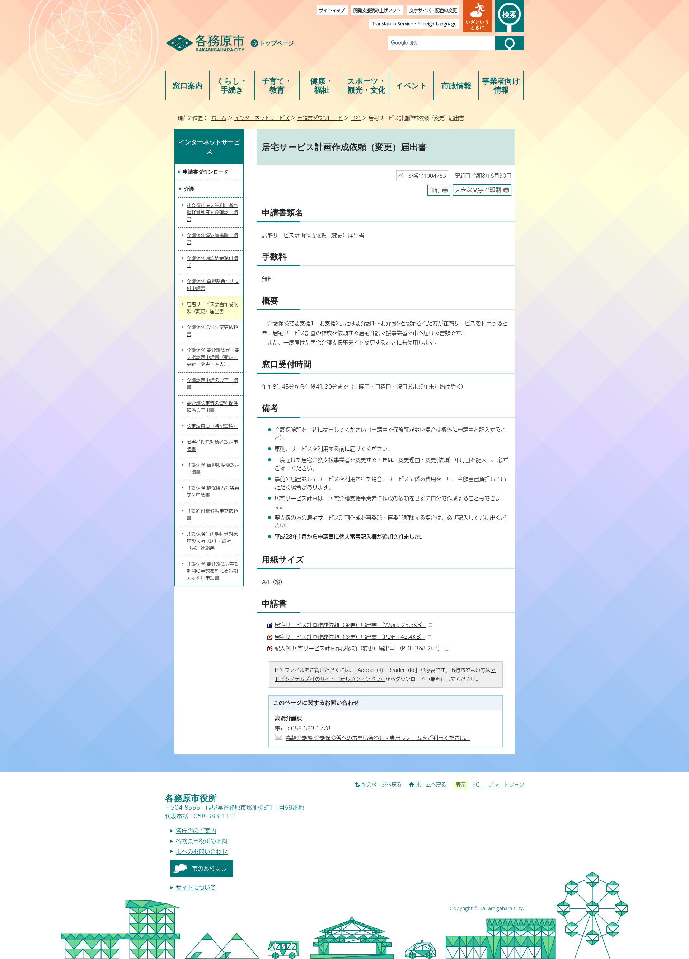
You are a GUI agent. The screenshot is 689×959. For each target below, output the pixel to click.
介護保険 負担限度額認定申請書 (213, 468)
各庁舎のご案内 (196, 830)
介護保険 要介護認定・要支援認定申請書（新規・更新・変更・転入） (213, 357)
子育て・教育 (277, 85)
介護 (356, 118)
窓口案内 (188, 85)
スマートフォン (506, 785)
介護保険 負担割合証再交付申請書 (213, 284)
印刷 (435, 190)
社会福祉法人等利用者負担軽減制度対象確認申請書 (212, 212)
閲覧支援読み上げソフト (377, 10)
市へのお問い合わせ (202, 851)
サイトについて (196, 887)
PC (476, 785)
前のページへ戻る (381, 785)
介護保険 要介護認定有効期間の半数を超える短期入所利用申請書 (213, 570)
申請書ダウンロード (320, 118)
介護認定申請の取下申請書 (212, 383)
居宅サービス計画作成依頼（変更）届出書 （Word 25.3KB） (350, 625)
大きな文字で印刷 (478, 189)
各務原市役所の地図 (202, 841)
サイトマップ (332, 10)
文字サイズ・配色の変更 (433, 10)
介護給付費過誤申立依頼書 (212, 514)
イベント (411, 85)
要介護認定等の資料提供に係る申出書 (212, 406)
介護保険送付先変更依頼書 (212, 330)
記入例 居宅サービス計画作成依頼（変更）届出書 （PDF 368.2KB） (359, 648)
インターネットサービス (262, 118)
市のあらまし (209, 868)
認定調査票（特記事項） (212, 426)
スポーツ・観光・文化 (366, 85)
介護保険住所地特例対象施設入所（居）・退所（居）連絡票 (212, 540)
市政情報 (456, 85)
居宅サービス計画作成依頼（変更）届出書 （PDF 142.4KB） (350, 636)
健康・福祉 (321, 85)
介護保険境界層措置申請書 (212, 238)
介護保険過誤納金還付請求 (212, 261)
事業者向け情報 (501, 85)
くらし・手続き (232, 85)
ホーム (218, 118)
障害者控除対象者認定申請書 (212, 445)
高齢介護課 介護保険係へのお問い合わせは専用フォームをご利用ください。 (378, 738)
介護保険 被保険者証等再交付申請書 (213, 491)
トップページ (276, 43)
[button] (477, 16)
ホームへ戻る (431, 785)
